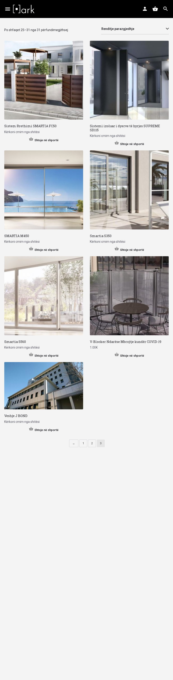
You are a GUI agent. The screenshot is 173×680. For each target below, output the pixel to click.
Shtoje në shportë (46, 140)
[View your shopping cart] (155, 9)
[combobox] (135, 29)
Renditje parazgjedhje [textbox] (117, 29)
